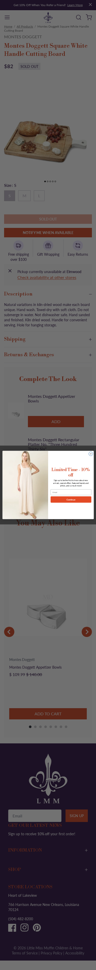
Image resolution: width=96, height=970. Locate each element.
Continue (71, 499)
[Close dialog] (91, 454)
